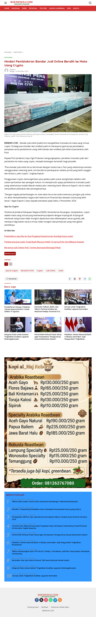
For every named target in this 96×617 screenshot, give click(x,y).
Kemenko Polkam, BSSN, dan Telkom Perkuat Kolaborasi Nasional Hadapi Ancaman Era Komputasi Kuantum (47, 309)
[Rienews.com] (21, 3)
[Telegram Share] (85, 279)
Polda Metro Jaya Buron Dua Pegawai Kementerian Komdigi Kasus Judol (38, 236)
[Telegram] (55, 600)
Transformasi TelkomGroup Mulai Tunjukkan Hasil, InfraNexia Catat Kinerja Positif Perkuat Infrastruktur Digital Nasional (49, 527)
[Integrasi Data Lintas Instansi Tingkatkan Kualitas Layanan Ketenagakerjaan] (18, 324)
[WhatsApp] (51, 600)
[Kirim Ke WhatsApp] (90, 279)
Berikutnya (10, 253)
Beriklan (45, 607)
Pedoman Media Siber (60, 607)
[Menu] (6, 3)
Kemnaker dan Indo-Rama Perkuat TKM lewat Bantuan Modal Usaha (40, 560)
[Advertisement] (48, 29)
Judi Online (50, 271)
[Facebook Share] (70, 279)
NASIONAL (8, 57)
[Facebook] (37, 600)
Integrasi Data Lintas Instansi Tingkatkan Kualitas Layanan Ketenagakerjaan (16, 336)
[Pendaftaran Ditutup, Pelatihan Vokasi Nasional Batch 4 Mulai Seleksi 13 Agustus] (18, 297)
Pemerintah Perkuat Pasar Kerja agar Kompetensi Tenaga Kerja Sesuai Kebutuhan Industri (47, 336)
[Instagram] (46, 600)
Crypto (40, 271)
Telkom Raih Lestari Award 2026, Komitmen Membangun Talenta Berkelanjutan (45, 501)
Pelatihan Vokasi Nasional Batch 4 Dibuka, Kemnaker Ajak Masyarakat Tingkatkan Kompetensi (77, 336)
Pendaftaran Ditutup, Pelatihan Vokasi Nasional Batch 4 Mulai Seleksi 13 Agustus (17, 309)
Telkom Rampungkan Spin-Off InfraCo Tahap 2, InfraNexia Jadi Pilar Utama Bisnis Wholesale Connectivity (50, 552)
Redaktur (13, 70)
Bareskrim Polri (27, 271)
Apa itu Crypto (12, 271)
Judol (60, 271)
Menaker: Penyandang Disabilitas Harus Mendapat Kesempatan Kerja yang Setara (46, 509)
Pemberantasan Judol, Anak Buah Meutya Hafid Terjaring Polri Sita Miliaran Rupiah (44, 241)
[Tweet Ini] (75, 279)
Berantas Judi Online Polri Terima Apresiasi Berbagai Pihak (32, 247)
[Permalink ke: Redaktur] (6, 70)
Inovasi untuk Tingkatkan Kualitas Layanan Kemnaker (76, 308)
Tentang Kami (33, 607)
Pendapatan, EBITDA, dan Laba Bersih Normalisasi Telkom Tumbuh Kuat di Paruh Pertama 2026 (49, 518)
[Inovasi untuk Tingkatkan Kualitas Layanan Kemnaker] (78, 297)
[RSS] (60, 600)
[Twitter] (41, 600)
